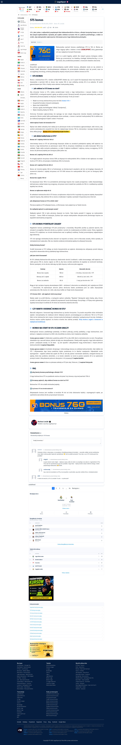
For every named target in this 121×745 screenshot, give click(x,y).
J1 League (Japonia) (51, 681)
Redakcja (25, 722)
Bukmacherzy (24, 14)
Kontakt (19, 722)
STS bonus (35, 14)
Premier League (50, 667)
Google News (62, 722)
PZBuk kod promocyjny (51, 708)
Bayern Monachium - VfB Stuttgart (25, 676)
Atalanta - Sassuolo (80, 688)
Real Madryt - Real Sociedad (24, 667)
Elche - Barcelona (80, 667)
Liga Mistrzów (49, 676)
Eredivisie (19, 712)
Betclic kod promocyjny (52, 701)
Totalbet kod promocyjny (52, 706)
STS (30, 14)
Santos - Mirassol (80, 683)
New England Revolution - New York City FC (86, 685)
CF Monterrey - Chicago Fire (23, 665)
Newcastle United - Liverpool (83, 674)
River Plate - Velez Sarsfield (82, 679)
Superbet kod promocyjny (52, 693)
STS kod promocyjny (51, 697)
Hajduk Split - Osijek (80, 687)
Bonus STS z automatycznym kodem (56, 131)
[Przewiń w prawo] (102, 9)
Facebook (54, 722)
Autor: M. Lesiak (59, 24)
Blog (49, 722)
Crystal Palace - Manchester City (24, 681)
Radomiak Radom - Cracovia (24, 683)
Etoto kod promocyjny (51, 712)
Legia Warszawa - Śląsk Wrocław (25, 674)
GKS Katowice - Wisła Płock (82, 672)
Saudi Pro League (50, 683)
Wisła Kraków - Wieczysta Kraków (25, 688)
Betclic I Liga (49, 678)
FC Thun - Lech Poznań (22, 669)
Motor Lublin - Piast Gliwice (23, 687)
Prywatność (32, 722)
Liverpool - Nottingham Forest (24, 685)
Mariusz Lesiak (43, 422)
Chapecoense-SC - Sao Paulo (83, 681)
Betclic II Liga (49, 679)
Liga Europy (20, 697)
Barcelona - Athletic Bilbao (23, 670)
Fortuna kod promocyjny (52, 695)
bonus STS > (66, 101)
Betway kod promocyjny (52, 713)
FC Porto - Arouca (80, 665)
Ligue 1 (48, 674)
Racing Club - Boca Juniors (82, 676)
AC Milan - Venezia (21, 678)
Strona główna (18, 14)
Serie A (48, 672)
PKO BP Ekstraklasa (50, 665)
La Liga (48, 669)
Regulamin (39, 722)
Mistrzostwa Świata (50, 685)
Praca (45, 722)
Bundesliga (49, 670)
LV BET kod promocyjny (51, 704)
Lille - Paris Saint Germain (23, 679)
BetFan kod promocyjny (52, 703)
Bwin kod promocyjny (51, 715)
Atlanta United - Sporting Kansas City (84, 678)
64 (70, 488)
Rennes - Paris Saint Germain (83, 669)
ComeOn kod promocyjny (52, 710)
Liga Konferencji (21, 695)
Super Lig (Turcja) (21, 713)
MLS (18, 717)
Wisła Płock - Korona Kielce (23, 672)
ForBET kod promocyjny (52, 699)
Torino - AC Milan (80, 670)
